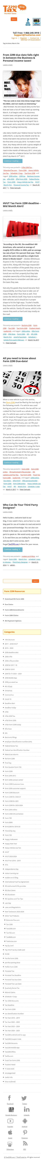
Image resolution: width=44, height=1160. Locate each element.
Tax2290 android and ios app (15, 1035)
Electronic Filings (11, 737)
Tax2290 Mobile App (12, 1047)
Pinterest (25, 1138)
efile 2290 (10, 179)
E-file (6, 712)
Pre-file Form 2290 (11, 958)
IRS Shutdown (10, 894)
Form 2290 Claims (11, 615)
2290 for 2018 (9, 669)
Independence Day (11, 869)
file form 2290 (26, 325)
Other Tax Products (12, 916)
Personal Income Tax (21, 185)
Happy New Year (11, 843)
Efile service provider (29, 481)
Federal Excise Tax (11, 746)
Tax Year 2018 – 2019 (12, 1018)
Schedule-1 (32, 337)
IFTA (6, 865)
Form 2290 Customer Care (14, 784)
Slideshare (10, 1149)
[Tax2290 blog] (14, 13)
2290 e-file (8, 657)
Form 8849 (8, 822)
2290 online (13, 176)
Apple (10, 1138)
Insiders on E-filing (28, 556)
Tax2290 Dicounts (11, 1043)
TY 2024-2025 (9, 1069)
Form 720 (8, 818)
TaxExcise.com (11, 941)
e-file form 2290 (10, 720)
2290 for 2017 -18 (11, 665)
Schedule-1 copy (34, 486)
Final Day (8, 763)
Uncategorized (10, 1073)
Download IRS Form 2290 (14, 599)
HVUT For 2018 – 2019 (13, 860)
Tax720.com (10, 933)
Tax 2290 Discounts (12, 1001)
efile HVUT (16, 481)
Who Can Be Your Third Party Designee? (20, 506)
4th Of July (8, 686)
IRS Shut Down (10, 890)
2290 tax (22, 176)
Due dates (7, 481)
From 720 (8, 835)
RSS (24, 1149)
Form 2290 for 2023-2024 (14, 805)
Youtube (10, 1127)
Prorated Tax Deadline (13, 975)
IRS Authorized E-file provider (20, 472)
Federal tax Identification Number (17, 750)
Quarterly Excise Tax (12, 988)
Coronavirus (9, 695)
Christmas (8, 691)
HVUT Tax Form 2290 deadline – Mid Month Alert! (22, 205)
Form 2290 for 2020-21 (13, 797)
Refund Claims (10, 992)
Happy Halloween (11, 839)
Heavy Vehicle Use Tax (25, 182)
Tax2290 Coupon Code (13, 1039)
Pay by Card (9, 945)
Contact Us (34, 38)
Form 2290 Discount (12, 793)
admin (12, 565)
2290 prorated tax (11, 682)
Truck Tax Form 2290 (12, 1060)
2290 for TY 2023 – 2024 (13, 674)
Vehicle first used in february (14, 340)
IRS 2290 (34, 334)
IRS (28, 334)
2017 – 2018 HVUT (11, 644)
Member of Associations (30, 40)
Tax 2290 (11, 328)
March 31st (8, 185)
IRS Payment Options (13, 621)
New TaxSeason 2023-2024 (14, 911)
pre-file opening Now (12, 962)
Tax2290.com (11, 928)
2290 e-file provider (12, 661)
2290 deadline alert (11, 652)
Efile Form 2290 (21, 179)
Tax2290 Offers (10, 1052)
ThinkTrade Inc (21, 1157)
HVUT (37, 182)
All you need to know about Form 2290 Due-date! (19, 360)
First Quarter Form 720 (13, 767)
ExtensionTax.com (10, 170)
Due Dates (9, 604)
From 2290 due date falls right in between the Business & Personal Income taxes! (21, 57)
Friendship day (10, 831)
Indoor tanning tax (11, 873)
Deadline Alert (10, 703)
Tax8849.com (11, 937)
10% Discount (10, 640)
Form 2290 (23, 170)
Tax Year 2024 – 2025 (12, 1030)
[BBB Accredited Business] (28, 22)
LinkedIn (26, 1115)
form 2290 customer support (15, 788)
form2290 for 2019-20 (12, 827)
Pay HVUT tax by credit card (15, 950)
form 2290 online (19, 484)
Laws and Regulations (13, 907)
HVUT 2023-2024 (11, 856)
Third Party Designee (20, 562)
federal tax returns (11, 754)
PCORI (7, 954)
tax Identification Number (14, 1013)
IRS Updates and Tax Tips (14, 899)
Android (24, 1127)
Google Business (11, 1115)
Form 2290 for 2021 (12, 801)
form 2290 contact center (14, 780)
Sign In (14, 38)
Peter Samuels (15, 188)
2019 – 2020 (9, 648)
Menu (14, 19)
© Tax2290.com (9, 1157)
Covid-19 (8, 699)
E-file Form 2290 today (13, 725)
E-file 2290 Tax (27, 167)
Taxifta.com (9, 1056)
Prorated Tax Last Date (13, 984)
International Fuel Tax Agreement (17, 882)
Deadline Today (10, 708)
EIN (6, 733)
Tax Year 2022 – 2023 (12, 1022)
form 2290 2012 (10, 776)
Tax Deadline (9, 1005)
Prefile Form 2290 (11, 967)
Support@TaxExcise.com (27, 35)
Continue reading (12, 161)
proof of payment (20, 337)
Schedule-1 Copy (17, 173)
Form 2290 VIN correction (14, 814)
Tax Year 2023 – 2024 (12, 1026)
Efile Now (11, 334)
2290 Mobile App (11, 678)
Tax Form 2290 (30, 173)
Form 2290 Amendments (14, 610)
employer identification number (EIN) (18, 742)
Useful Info (7, 331)
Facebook (10, 1104)
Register (23, 38)
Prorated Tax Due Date (13, 979)
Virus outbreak (10, 1081)
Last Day (8, 903)
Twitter (24, 1104)
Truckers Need (34, 328)
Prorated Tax (9, 971)
